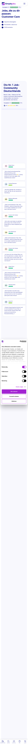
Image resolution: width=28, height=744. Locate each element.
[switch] (24, 371)
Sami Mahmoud (12, 231)
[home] (9, 3)
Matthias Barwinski (13, 198)
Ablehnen (14, 401)
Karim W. (11, 301)
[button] (24, 3)
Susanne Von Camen (13, 215)
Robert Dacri (11, 165)
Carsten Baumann (13, 183)
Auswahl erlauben (14, 396)
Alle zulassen (14, 391)
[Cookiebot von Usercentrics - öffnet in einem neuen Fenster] (20, 341)
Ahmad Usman (12, 284)
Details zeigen (19, 386)
